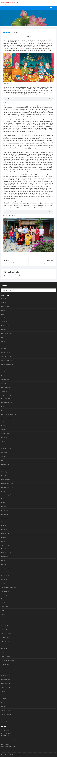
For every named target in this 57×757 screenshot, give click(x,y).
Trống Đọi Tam (4, 649)
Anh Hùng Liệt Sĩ (5, 306)
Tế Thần (3, 602)
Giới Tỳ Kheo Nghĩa (5, 445)
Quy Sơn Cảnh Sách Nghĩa (7, 572)
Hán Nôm (3, 460)
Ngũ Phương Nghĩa (5, 545)
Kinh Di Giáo (4, 491)
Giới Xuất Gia (4, 452)
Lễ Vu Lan (3, 506)
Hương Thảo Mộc (5, 475)
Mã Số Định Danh (5, 533)
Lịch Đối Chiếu (4, 510)
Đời (2, 410)
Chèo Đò (3, 375)
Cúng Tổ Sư (4, 391)
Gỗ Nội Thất (4, 456)
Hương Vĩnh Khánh (5, 479)
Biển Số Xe (4, 341)
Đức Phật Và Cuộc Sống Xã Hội (8, 414)
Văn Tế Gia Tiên (5, 702)
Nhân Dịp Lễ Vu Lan (6, 552)
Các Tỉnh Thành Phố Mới (7, 356)
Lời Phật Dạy (4, 529)
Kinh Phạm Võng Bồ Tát (6, 495)
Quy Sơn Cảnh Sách (6, 568)
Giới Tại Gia (4, 437)
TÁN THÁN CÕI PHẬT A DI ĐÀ (8, 587)
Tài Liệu (3, 583)
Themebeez (19, 754)
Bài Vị (2, 314)
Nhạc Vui (3, 548)
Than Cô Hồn (4, 606)
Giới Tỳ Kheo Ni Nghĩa (6, 448)
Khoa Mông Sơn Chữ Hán (7, 483)
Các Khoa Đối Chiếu (6, 352)
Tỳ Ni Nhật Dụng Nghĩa (6, 668)
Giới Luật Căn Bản (5, 433)
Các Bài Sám (4, 348)
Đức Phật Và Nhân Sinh (10, 2)
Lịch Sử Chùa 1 (4, 518)
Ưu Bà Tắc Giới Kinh (6, 675)
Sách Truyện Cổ (5, 575)
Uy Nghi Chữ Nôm (5, 679)
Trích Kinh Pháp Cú (5, 645)
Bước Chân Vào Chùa (6, 345)
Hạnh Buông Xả (5, 468)
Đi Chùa (3, 406)
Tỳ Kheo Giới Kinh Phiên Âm (8, 660)
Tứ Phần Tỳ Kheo (5, 656)
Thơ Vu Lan (4, 629)
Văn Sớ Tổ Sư (4, 695)
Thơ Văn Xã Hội (5, 622)
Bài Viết (3, 318)
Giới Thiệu (3, 441)
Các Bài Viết (7, 32)
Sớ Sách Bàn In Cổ (5, 579)
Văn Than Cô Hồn (5, 710)
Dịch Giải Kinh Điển (5, 398)
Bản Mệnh (3, 329)
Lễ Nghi (3, 502)
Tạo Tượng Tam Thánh (6, 595)
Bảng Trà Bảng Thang (6, 333)
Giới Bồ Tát (4, 425)
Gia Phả (3, 422)
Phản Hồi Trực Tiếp (5, 556)
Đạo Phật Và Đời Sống (6, 402)
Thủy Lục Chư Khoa (6, 633)
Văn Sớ (3, 691)
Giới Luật (3, 429)
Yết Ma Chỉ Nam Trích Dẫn (7, 722)
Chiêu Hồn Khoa (5, 379)
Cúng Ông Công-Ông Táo (7, 387)
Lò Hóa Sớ (3, 525)
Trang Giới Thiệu (5, 637)
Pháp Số (3, 560)
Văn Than (3, 706)
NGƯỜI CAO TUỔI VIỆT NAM (10, 263)
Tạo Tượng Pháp (5, 591)
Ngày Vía (3, 537)
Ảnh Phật (3, 310)
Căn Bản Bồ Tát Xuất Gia (7, 364)
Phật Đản (3, 564)
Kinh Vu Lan (4, 498)
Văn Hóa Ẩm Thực (5, 687)
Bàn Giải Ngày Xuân (6, 325)
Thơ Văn (3, 618)
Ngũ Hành (3, 541)
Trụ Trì (2, 652)
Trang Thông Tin (5, 641)
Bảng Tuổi (3, 337)
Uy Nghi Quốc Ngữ (5, 683)
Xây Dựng (3, 718)
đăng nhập (10, 275)
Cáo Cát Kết (4, 368)
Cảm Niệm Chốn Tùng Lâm (47, 263)
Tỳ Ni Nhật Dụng (5, 664)
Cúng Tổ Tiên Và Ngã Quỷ (7, 395)
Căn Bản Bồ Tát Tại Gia (6, 360)
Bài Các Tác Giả (6, 322)
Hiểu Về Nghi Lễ (5, 472)
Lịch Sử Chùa (4, 514)
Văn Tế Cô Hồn (5, 699)
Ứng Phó (3, 672)
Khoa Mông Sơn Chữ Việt (7, 487)
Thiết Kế (3, 614)
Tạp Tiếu (3, 599)
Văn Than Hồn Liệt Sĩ (6, 714)
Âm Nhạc (3, 302)
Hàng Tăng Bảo (5, 464)
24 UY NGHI (4, 298)
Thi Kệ (2, 610)
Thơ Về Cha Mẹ (5, 625)
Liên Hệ (3, 522)
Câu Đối (3, 372)
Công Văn (3, 383)
